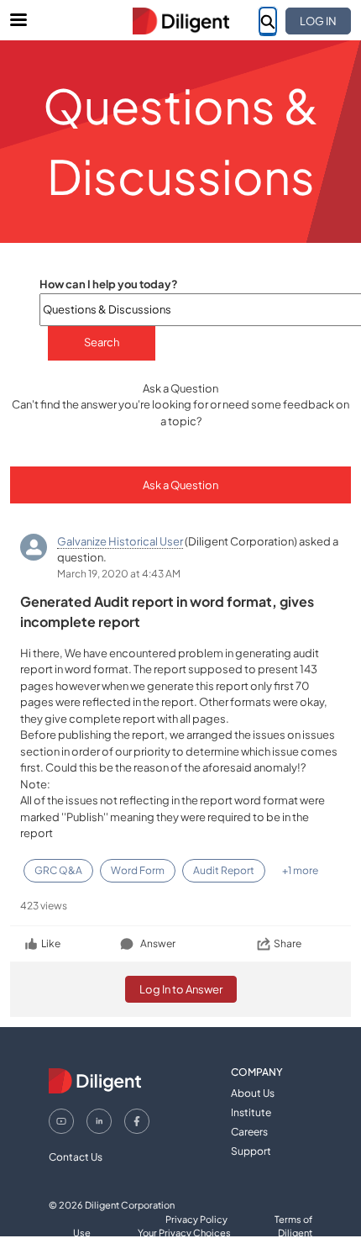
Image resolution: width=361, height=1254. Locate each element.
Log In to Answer (180, 989)
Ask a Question (180, 485)
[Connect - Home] (180, 21)
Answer (157, 943)
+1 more (300, 870)
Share (287, 943)
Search (101, 342)
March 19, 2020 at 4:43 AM (118, 573)
